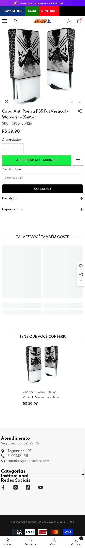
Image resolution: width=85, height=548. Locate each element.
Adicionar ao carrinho (36, 160)
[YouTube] (40, 487)
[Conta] (69, 21)
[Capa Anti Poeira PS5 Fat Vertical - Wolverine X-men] (42, 364)
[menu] (4, 21)
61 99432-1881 (18, 456)
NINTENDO (49, 11)
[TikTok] (28, 487)
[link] (78, 161)
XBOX (32, 11)
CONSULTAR (42, 188)
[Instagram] (15, 487)
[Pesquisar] (15, 21)
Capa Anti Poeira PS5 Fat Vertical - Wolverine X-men (41, 395)
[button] (71, 102)
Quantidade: (11, 140)
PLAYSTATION (13, 11)
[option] (42, 66)
